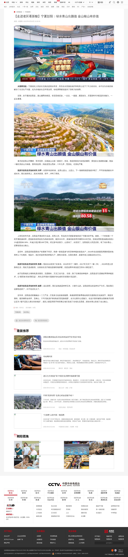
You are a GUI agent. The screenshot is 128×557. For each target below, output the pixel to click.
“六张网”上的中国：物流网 (53, 415)
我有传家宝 (84, 509)
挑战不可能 (99, 506)
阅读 (63, 6)
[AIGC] (100, 2)
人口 (67, 513)
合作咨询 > (109, 543)
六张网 (72, 427)
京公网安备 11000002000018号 (63, 553)
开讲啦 (68, 509)
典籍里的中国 (55, 516)
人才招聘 (81, 543)
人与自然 (39, 513)
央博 (31, 6)
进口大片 (61, 388)
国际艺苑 (84, 513)
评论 (27, 2)
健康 (52, 6)
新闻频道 (19, 12)
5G (78, 6)
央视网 (39, 536)
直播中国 (62, 2)
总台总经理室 (21, 536)
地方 (5, 6)
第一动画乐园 (100, 509)
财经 (38, 2)
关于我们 (97, 536)
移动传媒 (39, 543)
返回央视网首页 (24, 320)
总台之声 (7, 536)
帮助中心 (53, 543)
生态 (18, 6)
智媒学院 (109, 536)
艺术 (68, 6)
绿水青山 (26, 312)
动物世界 (114, 509)
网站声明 (7, 543)
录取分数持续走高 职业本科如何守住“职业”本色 (62, 337)
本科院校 (65, 349)
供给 (67, 388)
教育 (49, 2)
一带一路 (25, 6)
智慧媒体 (97, 539)
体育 (44, 2)
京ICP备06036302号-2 (20, 553)
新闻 (21, 2)
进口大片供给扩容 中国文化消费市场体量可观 (61, 376)
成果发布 (121, 536)
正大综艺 (54, 513)
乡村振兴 (12, 6)
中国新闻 (27, 12)
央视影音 (39, 539)
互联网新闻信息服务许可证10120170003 (15, 550)
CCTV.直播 (78, 2)
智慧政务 (109, 539)
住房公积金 (62, 407)
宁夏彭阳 (18, 312)
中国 (76, 427)
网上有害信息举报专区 (75, 536)
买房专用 (69, 407)
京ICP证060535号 (9, 553)
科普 (47, 6)
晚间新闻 (69, 506)
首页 (7, 2)
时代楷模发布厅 (56, 509)
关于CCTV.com (9, 539)
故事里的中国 (115, 506)
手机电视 (53, 539)
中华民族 (114, 513)
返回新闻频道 (43, 320)
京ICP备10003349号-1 (45, 553)
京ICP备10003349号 (32, 553)
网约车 (61, 368)
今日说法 (39, 509)
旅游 (42, 6)
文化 (37, 6)
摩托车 (66, 368)
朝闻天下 (9, 511)
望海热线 (71, 543)
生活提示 (99, 513)
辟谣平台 (71, 539)
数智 (73, 6)
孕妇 (71, 368)
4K (69, 2)
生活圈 (83, 516)
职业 (60, 349)
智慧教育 (121, 539)
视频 (32, 2)
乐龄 (57, 6)
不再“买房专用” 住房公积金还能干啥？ (58, 395)
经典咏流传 (84, 506)
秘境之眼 (39, 516)
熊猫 (55, 2)
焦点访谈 (54, 506)
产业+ (83, 6)
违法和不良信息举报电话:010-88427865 (70, 550)
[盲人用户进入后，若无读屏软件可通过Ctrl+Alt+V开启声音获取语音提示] (110, 2)
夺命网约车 (47, 357)
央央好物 (90, 6)
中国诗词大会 (70, 516)
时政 (13, 2)
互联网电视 (53, 536)
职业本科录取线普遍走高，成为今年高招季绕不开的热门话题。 (62, 341)
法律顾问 (81, 539)
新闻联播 (39, 506)
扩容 (71, 388)
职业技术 (72, 349)
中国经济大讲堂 (63, 427)
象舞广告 (20, 539)
